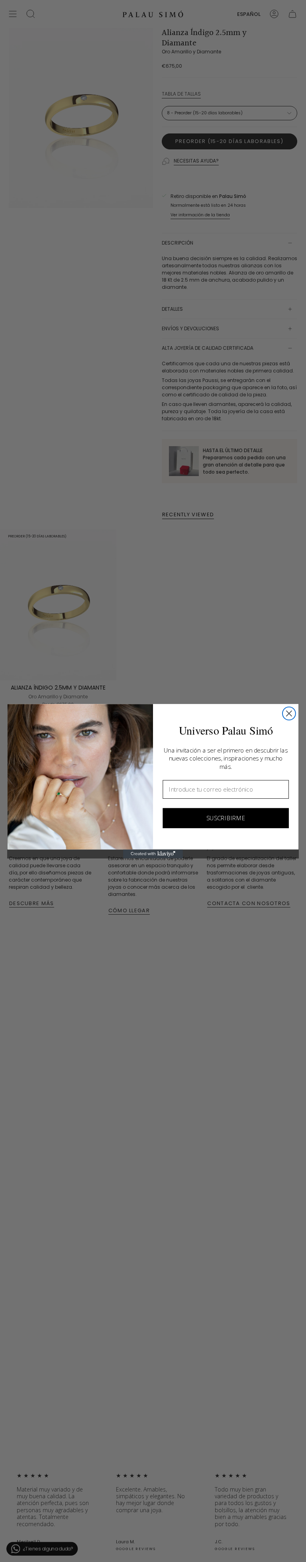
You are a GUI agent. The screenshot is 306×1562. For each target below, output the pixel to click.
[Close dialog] (289, 713)
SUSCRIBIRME (225, 818)
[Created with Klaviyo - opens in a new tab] (153, 853)
